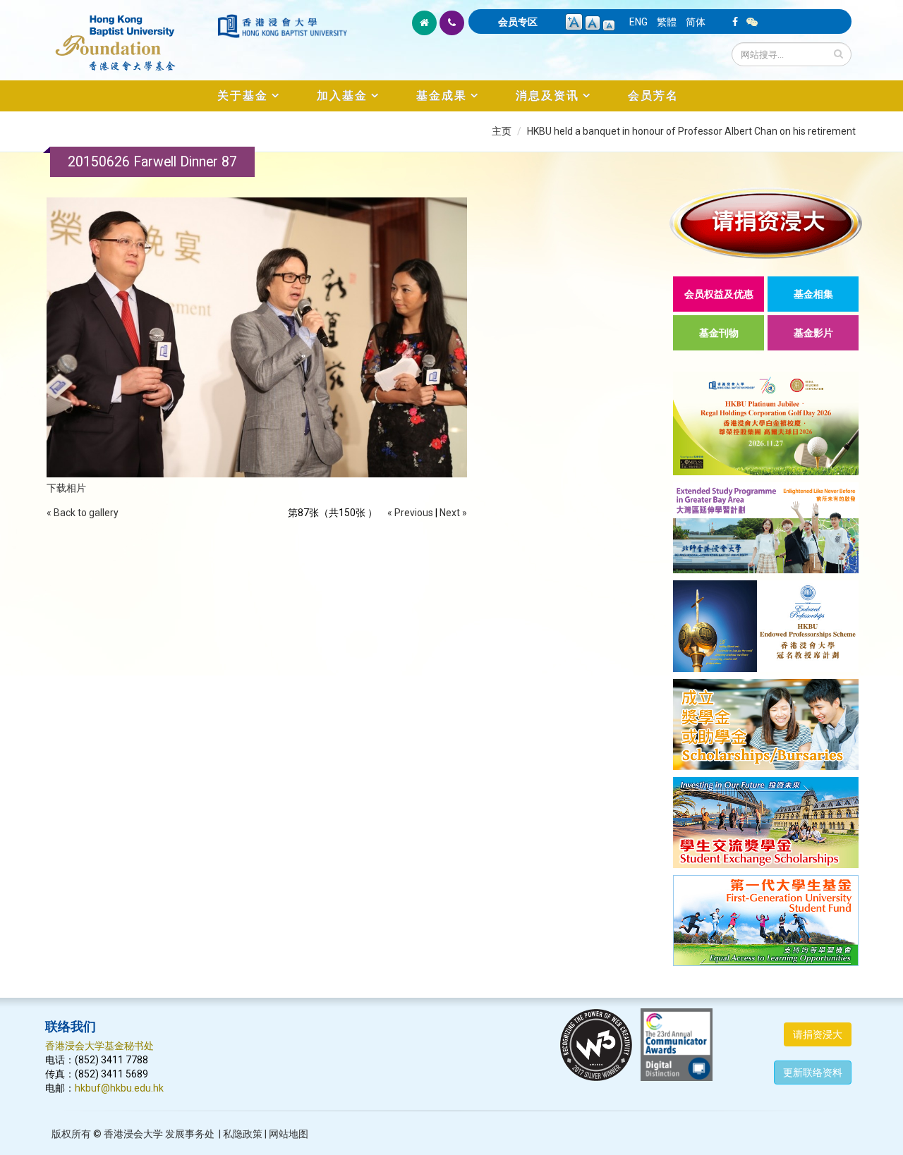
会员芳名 (653, 95)
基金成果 (441, 95)
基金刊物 (719, 332)
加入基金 (342, 95)
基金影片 (813, 332)
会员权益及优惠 (718, 294)
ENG (638, 22)
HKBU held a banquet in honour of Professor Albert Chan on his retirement (691, 131)
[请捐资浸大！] (765, 223)
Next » (453, 512)
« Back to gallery (83, 512)
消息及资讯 (547, 95)
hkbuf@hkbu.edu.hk (119, 1088)
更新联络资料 (812, 1072)
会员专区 (518, 22)
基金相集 (813, 294)
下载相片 (66, 488)
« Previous (410, 512)
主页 (501, 131)
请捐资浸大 (817, 1034)
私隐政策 (242, 1133)
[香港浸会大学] (282, 26)
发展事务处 (189, 1133)
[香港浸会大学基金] (130, 35)
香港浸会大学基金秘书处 (99, 1045)
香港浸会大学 (133, 1133)
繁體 (667, 22)
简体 (695, 22)
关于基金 (242, 95)
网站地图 (288, 1133)
